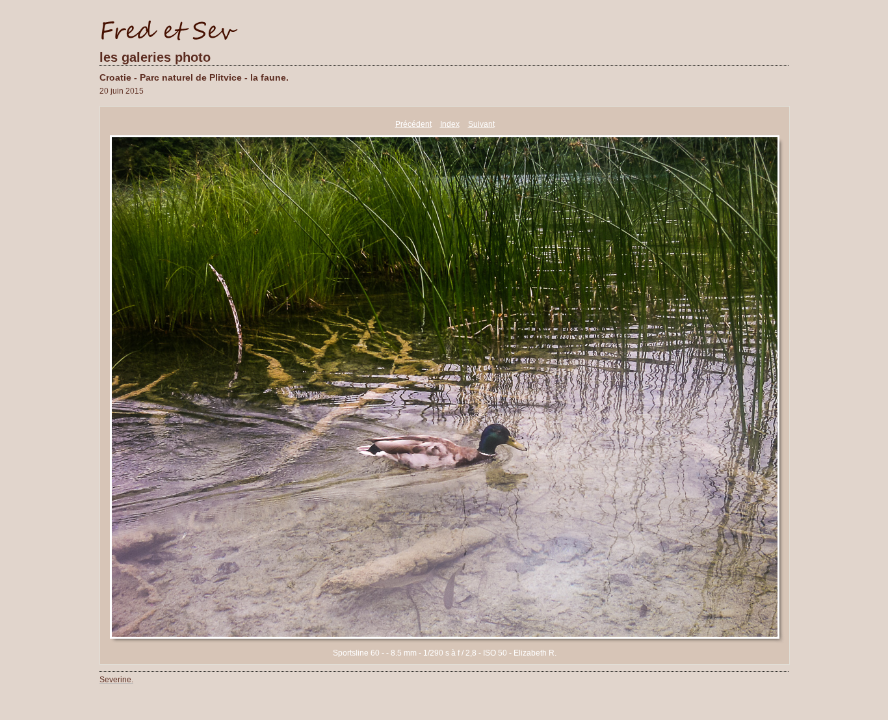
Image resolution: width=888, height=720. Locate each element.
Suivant (481, 124)
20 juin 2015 (121, 91)
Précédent (413, 124)
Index (450, 124)
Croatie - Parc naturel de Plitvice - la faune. (194, 77)
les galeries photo (155, 57)
